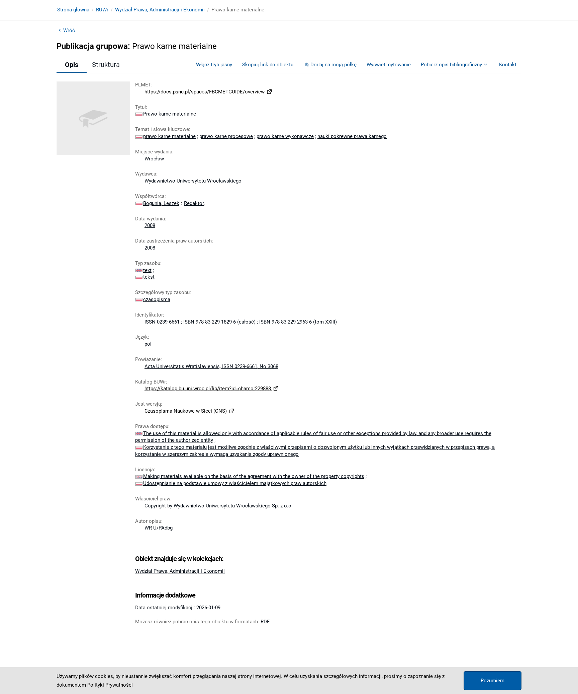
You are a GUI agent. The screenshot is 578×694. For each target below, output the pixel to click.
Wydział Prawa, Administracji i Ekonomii (160, 10)
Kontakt (507, 65)
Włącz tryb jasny (214, 65)
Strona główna (73, 10)
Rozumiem (492, 681)
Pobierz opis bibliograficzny (451, 65)
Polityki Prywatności (110, 685)
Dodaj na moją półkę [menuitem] (333, 65)
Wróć (69, 30)
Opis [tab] (71, 65)
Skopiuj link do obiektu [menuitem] (267, 65)
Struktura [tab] (106, 65)
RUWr (102, 10)
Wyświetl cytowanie (389, 65)
